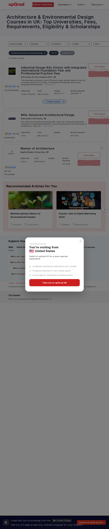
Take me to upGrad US (54, 282)
